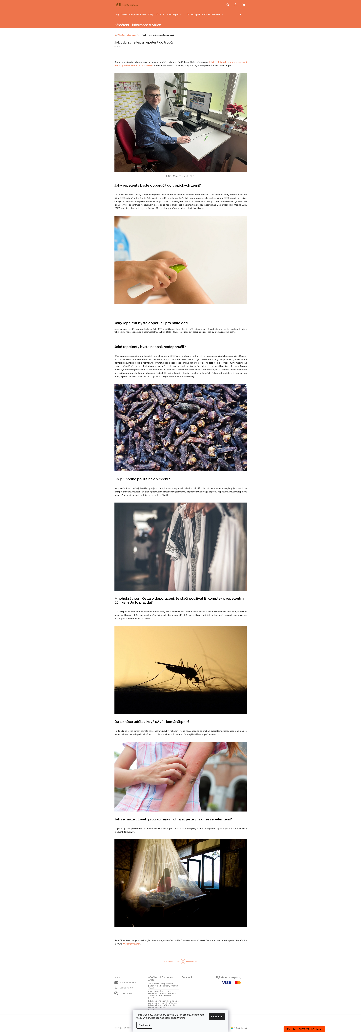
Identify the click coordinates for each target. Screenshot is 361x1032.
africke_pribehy (126, 993)
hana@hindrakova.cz (128, 982)
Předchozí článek (172, 961)
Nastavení (144, 1025)
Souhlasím (217, 1016)
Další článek (191, 961)
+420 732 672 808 (126, 988)
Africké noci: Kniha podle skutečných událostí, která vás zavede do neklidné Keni (162, 993)
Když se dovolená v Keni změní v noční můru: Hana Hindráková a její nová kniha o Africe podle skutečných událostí (163, 1004)
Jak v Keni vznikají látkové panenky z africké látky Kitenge (163, 985)
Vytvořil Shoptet (240, 1028)
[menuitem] (130, 14)
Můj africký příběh (131, 944)
